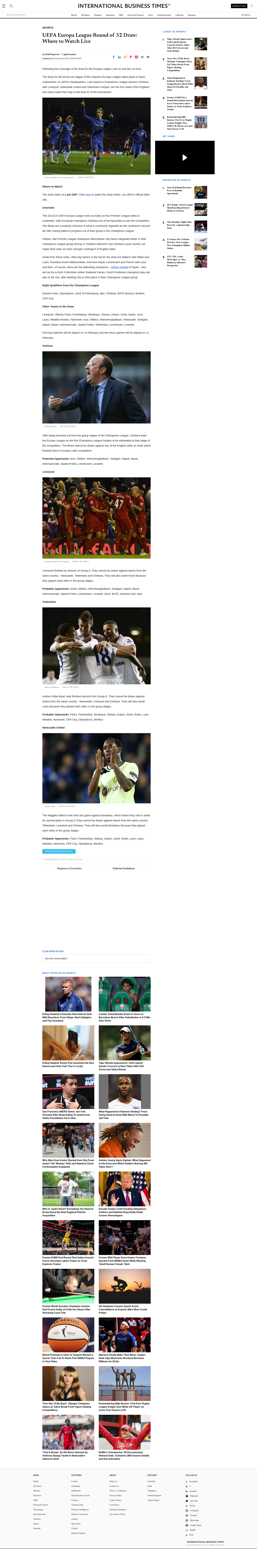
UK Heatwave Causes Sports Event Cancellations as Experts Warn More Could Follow (123, 1309)
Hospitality (75, 1486)
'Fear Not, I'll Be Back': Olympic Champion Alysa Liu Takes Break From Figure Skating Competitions (66, 1406)
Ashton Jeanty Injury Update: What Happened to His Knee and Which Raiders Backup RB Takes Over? (125, 1163)
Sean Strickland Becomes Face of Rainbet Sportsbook (179, 190)
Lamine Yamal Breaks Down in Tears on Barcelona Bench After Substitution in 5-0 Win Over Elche (124, 1017)
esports (74, 1519)
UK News (85, 15)
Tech (150, 15)
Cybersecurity (77, 1505)
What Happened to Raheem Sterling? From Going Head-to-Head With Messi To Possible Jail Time (123, 1114)
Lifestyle (179, 15)
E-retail (74, 1481)
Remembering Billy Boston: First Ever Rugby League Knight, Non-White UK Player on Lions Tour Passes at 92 (124, 1406)
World (74, 15)
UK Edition (245, 15)
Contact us (114, 1486)
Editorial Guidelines (124, 868)
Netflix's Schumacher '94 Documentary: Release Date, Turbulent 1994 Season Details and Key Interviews (124, 1455)
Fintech (74, 1528)
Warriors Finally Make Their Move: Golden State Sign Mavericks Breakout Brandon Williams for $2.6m (122, 1358)
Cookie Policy (115, 1500)
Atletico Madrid (119, 267)
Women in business (79, 1514)
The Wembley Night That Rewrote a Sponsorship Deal (179, 225)
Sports (36, 1524)
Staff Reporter (52, 54)
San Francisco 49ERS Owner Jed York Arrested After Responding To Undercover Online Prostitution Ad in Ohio (66, 1114)
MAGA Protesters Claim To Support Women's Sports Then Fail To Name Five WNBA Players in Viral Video (68, 1358)
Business (110, 15)
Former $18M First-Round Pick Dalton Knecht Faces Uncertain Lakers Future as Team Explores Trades (68, 1260)
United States (153, 1500)
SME (121, 15)
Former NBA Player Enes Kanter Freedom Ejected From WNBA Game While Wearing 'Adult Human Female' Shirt (122, 1260)
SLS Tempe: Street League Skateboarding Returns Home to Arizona (180, 207)
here (88, 194)
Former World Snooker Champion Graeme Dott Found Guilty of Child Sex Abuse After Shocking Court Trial (66, 1309)
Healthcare (76, 1491)
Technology (38, 1510)
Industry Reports (78, 1533)
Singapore (152, 1491)
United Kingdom (154, 1495)
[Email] (142, 57)
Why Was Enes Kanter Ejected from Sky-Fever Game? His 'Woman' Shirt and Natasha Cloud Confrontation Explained (68, 1163)
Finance (74, 1500)
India (150, 1486)
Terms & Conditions (117, 1491)
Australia (151, 1481)
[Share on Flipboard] (131, 57)
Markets (98, 15)
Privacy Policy (115, 1495)
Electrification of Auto (80, 1495)
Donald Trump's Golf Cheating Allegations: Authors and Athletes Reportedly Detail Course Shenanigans (123, 1212)
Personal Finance (136, 15)
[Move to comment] (148, 57)
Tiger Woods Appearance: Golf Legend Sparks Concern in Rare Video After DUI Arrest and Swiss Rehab (121, 1066)
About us (113, 1481)
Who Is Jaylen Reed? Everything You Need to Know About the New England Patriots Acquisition (68, 1212)
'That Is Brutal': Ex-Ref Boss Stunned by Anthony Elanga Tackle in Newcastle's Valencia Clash (65, 1455)
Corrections (114, 1505)
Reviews (192, 15)
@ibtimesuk (70, 54)
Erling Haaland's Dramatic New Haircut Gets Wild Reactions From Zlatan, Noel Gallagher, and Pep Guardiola (67, 1017)
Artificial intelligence (80, 1510)
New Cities (76, 1524)
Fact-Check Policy (117, 1514)
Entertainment (164, 15)
